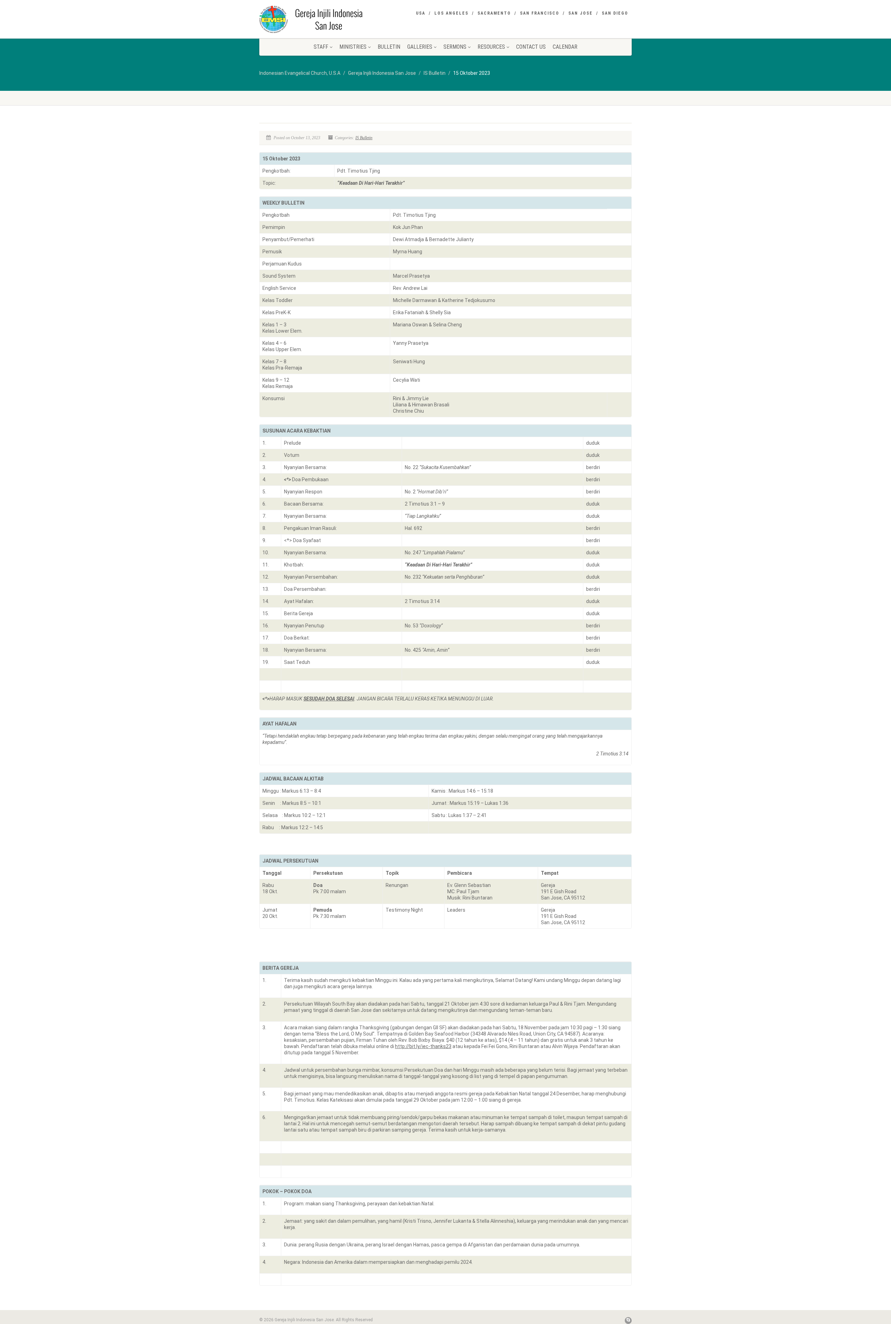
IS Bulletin (363, 137)
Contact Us (531, 46)
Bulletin (389, 46)
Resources (491, 46)
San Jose (580, 13)
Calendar (565, 46)
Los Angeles (451, 13)
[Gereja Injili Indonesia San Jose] (318, 19)
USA (420, 13)
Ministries (352, 46)
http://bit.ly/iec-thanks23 (423, 1046)
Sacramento (494, 13)
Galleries (419, 46)
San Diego (615, 13)
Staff (321, 46)
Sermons (454, 46)
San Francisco (539, 13)
